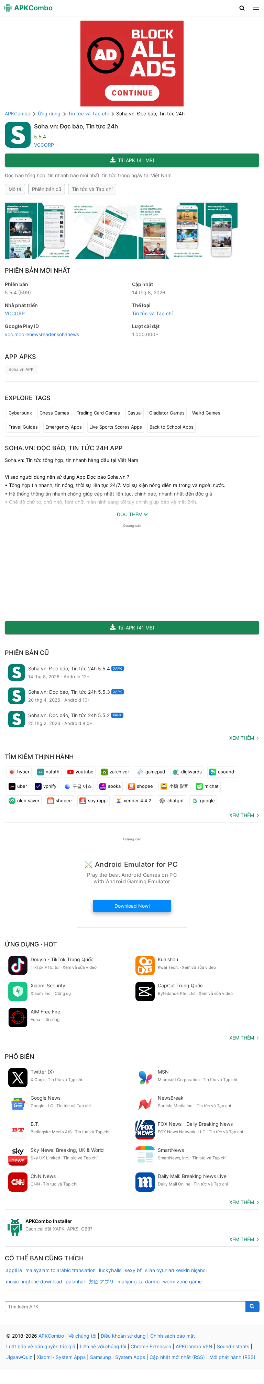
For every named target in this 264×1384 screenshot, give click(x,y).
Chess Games (54, 413)
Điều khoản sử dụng (123, 1336)
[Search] (252, 1306)
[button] (242, 8)
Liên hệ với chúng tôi (103, 1346)
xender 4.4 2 (137, 800)
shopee (145, 786)
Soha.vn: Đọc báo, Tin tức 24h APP (64, 448)
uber (22, 786)
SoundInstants (233, 1346)
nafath (52, 771)
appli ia (14, 1270)
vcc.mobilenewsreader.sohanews (42, 334)
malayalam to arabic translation (60, 1270)
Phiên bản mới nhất (37, 270)
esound (226, 771)
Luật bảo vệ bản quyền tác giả (40, 1346)
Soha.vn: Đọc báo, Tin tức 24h (76, 126)
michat (212, 786)
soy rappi (98, 800)
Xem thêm (241, 738)
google (207, 800)
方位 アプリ (101, 1281)
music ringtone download (34, 1281)
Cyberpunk (20, 413)
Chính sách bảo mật (172, 1336)
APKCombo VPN (194, 1346)
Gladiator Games (167, 413)
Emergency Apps (63, 427)
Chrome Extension (151, 1346)
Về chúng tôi (82, 1336)
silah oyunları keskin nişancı (176, 1270)
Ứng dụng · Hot (31, 944)
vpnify (49, 786)
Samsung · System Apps (117, 1357)
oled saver (28, 800)
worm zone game (182, 1281)
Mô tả (15, 189)
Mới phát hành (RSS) (232, 1357)
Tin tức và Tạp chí (92, 189)
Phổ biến (19, 1056)
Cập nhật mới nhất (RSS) (177, 1357)
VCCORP (44, 145)
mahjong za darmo (139, 1281)
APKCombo (17, 113)
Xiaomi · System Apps (61, 1357)
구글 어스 (82, 786)
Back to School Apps (172, 427)
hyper (23, 771)
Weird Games (206, 413)
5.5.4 (18, 292)
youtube (85, 771)
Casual (135, 413)
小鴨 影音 (178, 786)
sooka (114, 786)
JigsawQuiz (19, 1357)
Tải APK (136, 160)
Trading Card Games (98, 413)
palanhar (75, 1281)
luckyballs (110, 1270)
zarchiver (119, 771)
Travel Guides (23, 427)
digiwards (191, 771)
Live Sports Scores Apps (115, 427)
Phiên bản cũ (46, 189)
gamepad (155, 771)
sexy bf (133, 1270)
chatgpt (175, 800)
